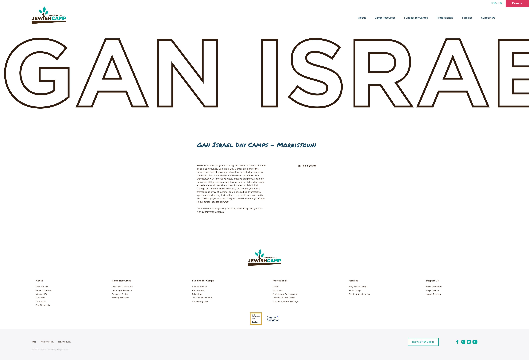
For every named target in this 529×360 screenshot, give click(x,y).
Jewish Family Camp (202, 298)
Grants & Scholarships (359, 294)
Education (197, 294)
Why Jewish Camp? (358, 287)
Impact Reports (433, 294)
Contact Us (41, 302)
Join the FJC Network (122, 287)
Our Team (40, 298)
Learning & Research (122, 291)
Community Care (200, 302)
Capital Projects (199, 287)
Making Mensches (120, 298)
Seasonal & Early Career (283, 298)
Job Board (277, 291)
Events (275, 287)
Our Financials (43, 305)
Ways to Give (432, 291)
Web (34, 342)
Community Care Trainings (285, 302)
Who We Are (42, 287)
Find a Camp (355, 291)
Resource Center (120, 294)
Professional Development (285, 294)
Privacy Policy (47, 342)
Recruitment (198, 291)
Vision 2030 (42, 294)
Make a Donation (434, 287)
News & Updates (44, 291)
